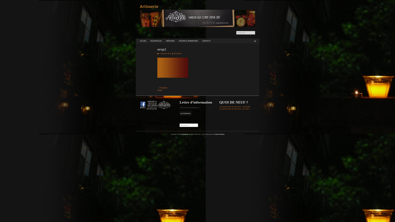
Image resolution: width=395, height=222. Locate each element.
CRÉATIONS (170, 41)
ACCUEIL (143, 41)
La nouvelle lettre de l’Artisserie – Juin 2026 (234, 109)
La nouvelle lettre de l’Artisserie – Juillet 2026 (234, 107)
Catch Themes (219, 134)
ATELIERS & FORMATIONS (188, 41)
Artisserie (149, 6)
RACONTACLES (156, 41)
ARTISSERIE (177, 53)
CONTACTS (206, 41)
